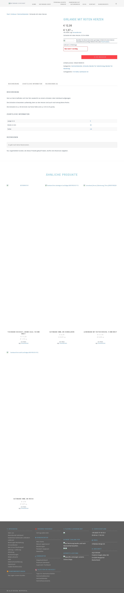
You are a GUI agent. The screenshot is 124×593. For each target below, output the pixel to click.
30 (91, 125)
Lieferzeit (11, 540)
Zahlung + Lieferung (14, 550)
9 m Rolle (76, 72)
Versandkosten (77, 32)
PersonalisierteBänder (60, 3)
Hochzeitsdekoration (43, 576)
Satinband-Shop (45, 4)
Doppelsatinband (42, 560)
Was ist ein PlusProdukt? (16, 547)
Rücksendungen (13, 554)
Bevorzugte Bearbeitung (16, 542)
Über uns (11, 533)
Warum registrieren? (43, 544)
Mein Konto (40, 542)
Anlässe (13, 14)
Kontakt (92, 4)
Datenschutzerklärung (15, 562)
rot (91, 129)
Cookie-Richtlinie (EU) (15, 567)
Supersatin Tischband (43, 565)
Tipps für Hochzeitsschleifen (45, 573)
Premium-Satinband (42, 562)
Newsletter (39, 551)
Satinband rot (83, 72)
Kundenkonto (103, 4)
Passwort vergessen (42, 549)
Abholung (11, 552)
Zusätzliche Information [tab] (32, 84)
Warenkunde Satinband (15, 535)
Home (34, 4)
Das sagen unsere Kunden (16, 575)
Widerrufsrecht (13, 557)
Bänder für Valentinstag (97, 66)
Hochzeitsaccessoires (43, 581)
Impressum (11, 564)
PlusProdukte (105, 42)
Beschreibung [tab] (13, 84)
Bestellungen (40, 546)
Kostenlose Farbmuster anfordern (19, 538)
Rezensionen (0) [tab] (52, 84)
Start (8, 14)
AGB (9, 559)
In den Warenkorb (100, 57)
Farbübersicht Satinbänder (74, 3)
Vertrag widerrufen (42, 533)
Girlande (86, 66)
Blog (84, 4)
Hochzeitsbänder (22, 14)
